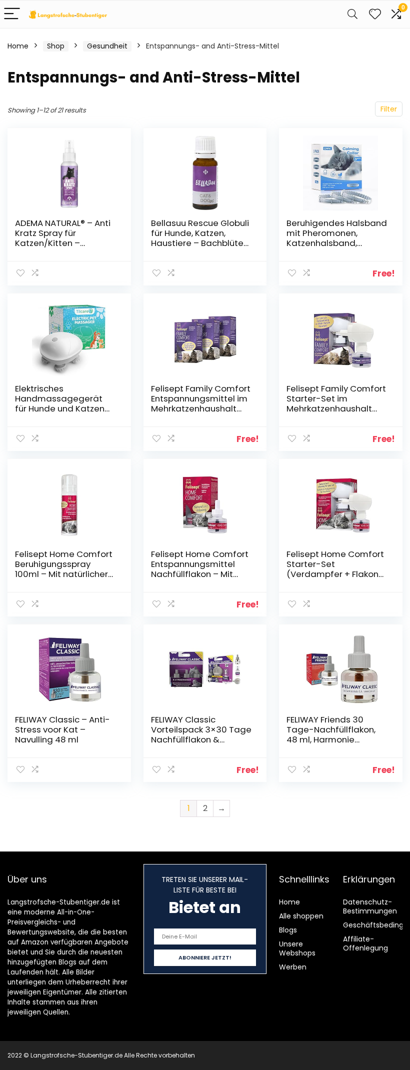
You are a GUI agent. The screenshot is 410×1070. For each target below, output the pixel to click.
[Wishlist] (375, 14)
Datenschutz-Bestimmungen (370, 906)
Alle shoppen (301, 916)
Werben (292, 967)
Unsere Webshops (297, 948)
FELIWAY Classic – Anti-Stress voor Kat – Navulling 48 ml (62, 730)
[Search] (352, 14)
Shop (55, 46)
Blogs (288, 930)
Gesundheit (107, 46)
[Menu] (12, 14)
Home (18, 46)
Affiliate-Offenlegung (365, 943)
